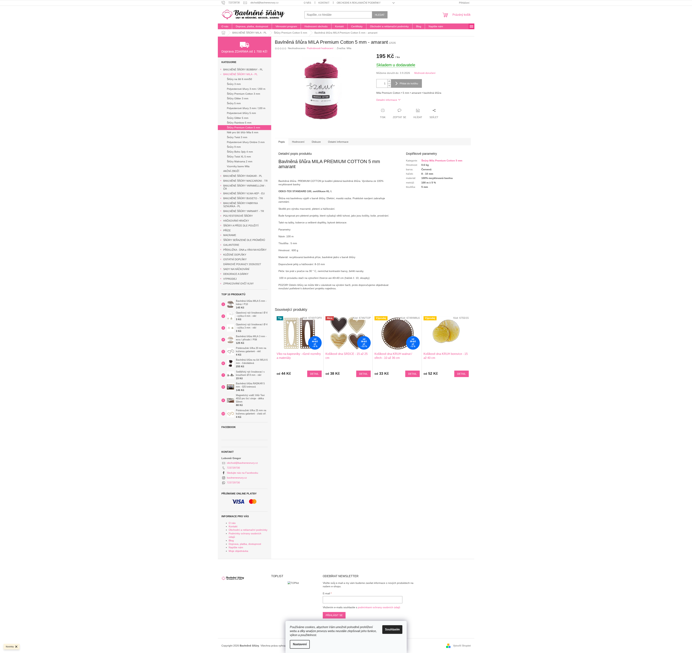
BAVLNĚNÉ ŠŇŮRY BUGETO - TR (243, 198)
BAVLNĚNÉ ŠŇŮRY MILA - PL (240, 74)
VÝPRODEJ (230, 278)
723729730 (233, 467)
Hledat (380, 14)
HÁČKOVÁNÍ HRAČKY (236, 220)
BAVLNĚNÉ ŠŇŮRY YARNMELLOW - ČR (244, 187)
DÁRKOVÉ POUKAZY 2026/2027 (242, 264)
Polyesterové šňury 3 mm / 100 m (246, 108)
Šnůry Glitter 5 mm (237, 117)
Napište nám (236, 547)
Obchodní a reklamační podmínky (359, 2)
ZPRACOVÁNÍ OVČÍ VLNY (238, 283)
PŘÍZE (227, 230)
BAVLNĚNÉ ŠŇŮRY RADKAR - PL (242, 175)
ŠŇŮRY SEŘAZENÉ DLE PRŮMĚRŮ (244, 240)
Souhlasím (392, 629)
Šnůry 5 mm (234, 103)
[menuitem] (225, 26)
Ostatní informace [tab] (338, 141)
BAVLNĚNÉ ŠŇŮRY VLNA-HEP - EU (244, 193)
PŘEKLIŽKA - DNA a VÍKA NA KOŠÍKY (244, 249)
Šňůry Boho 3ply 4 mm (240, 151)
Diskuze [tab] (316, 141)
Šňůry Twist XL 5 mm (239, 156)
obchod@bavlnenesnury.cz (242, 462)
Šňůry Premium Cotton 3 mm (243, 93)
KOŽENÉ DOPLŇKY (234, 254)
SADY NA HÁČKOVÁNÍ (236, 269)
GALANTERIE (231, 244)
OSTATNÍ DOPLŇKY (235, 259)
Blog (231, 540)
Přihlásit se (334, 615)
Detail (314, 373)
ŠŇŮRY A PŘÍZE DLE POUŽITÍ (241, 225)
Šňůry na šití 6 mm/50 (239, 79)
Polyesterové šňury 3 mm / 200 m (246, 88)
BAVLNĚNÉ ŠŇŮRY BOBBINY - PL (243, 69)
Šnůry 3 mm (234, 84)
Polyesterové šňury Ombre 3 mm (246, 142)
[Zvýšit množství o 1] (389, 81)
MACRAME (229, 235)
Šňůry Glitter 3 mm (237, 98)
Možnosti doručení (424, 73)
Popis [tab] (281, 141)
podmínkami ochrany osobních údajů (379, 607)
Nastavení (300, 644)
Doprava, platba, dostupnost (245, 543)
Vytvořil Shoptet (462, 645)
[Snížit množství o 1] (389, 85)
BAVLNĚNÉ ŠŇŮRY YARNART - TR (243, 211)
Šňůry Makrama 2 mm (239, 161)
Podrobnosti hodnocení (320, 48)
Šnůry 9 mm (234, 146)
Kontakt (323, 2)
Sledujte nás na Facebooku (242, 472)
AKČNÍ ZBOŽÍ (231, 171)
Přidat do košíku (409, 83)
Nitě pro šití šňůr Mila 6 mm (242, 132)
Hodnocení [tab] (298, 141)
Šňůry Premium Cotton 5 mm (243, 127)
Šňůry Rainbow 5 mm (239, 122)
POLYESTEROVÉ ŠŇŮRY (238, 215)
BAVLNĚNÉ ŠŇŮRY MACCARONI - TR (245, 180)
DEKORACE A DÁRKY (235, 274)
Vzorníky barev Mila (238, 166)
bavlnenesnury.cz (237, 477)
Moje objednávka (238, 551)
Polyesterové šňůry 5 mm (241, 113)
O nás (307, 2)
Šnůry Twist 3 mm (237, 137)
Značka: (344, 48)
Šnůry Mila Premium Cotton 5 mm (441, 160)
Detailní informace (386, 99)
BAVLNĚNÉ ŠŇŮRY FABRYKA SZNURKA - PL (240, 205)
